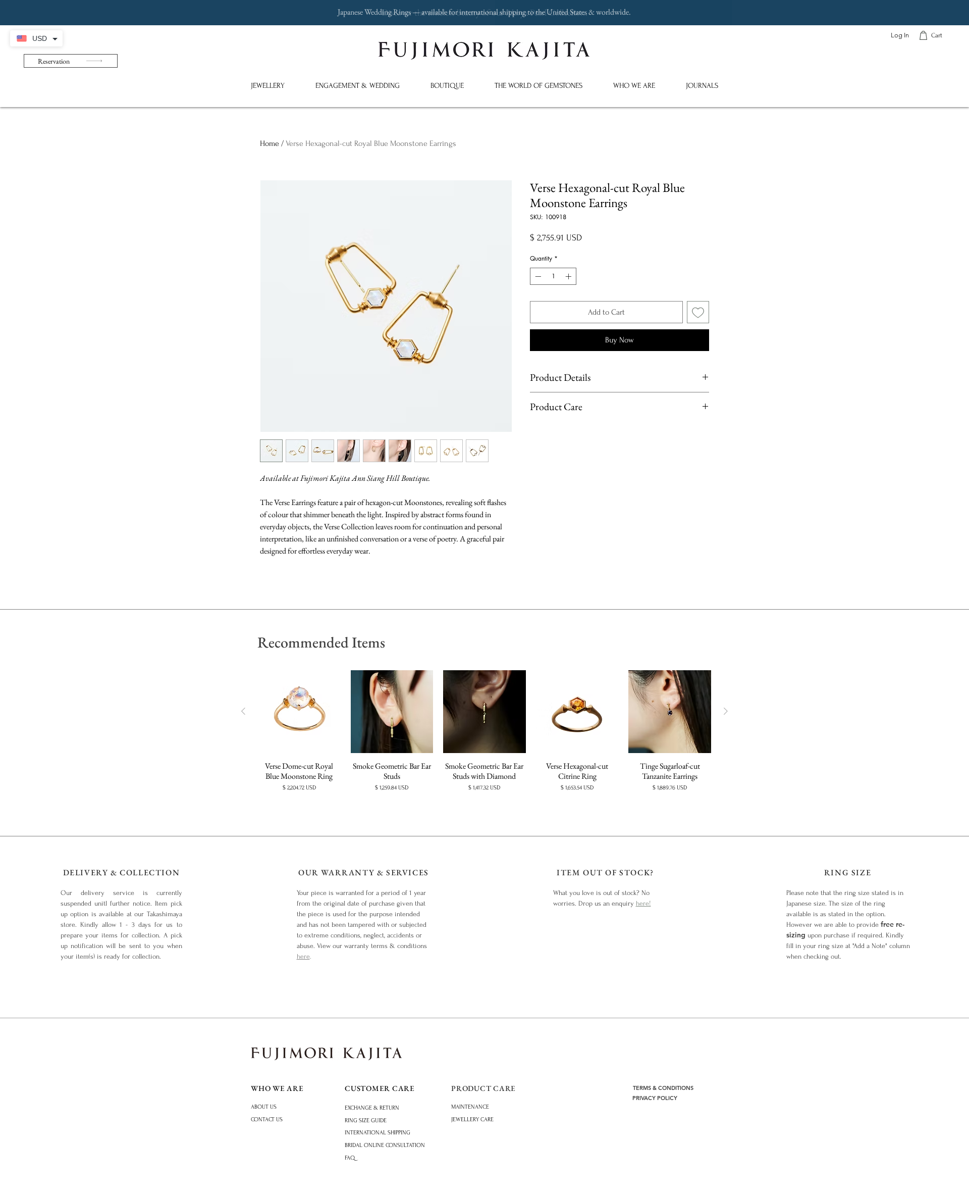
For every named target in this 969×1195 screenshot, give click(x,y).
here (303, 956)
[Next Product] (726, 711)
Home (269, 143)
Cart (936, 35)
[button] (267, 85)
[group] (484, 736)
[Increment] (569, 276)
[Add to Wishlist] (698, 312)
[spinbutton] (553, 276)
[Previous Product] (243, 711)
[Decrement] (537, 276)
